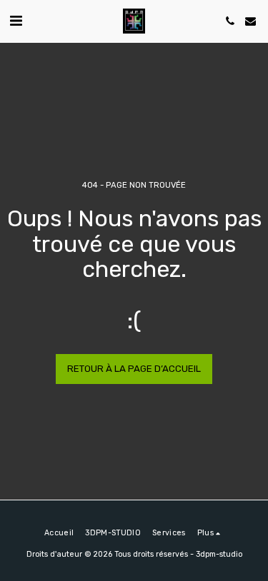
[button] (16, 20)
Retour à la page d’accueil (134, 368)
